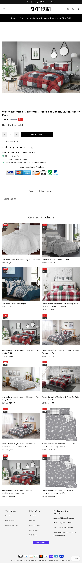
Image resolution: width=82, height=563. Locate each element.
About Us (32, 516)
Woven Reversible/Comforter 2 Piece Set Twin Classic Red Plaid (60, 398)
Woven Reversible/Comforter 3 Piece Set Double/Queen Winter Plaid (45, 18)
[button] (4, 9)
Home (13, 18)
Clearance (32, 521)
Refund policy (33, 560)
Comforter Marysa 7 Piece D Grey (55, 259)
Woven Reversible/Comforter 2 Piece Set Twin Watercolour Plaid (60, 351)
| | (26, 560)
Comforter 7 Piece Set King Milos (15, 303)
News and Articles (11, 525)
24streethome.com (20, 560)
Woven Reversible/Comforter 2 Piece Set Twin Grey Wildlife (20, 398)
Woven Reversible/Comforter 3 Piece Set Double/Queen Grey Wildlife (58, 445)
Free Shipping (34, 530)
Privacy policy (43, 560)
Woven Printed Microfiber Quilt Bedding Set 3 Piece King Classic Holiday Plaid (60, 305)
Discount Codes (34, 525)
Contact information (65, 560)
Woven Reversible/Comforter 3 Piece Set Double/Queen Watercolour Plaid (18, 445)
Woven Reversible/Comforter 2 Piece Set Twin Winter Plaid (20, 351)
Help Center (33, 535)
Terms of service (53, 560)
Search (7, 516)
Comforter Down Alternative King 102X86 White (21, 259)
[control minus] (4, 134)
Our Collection (10, 521)
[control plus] (16, 134)
